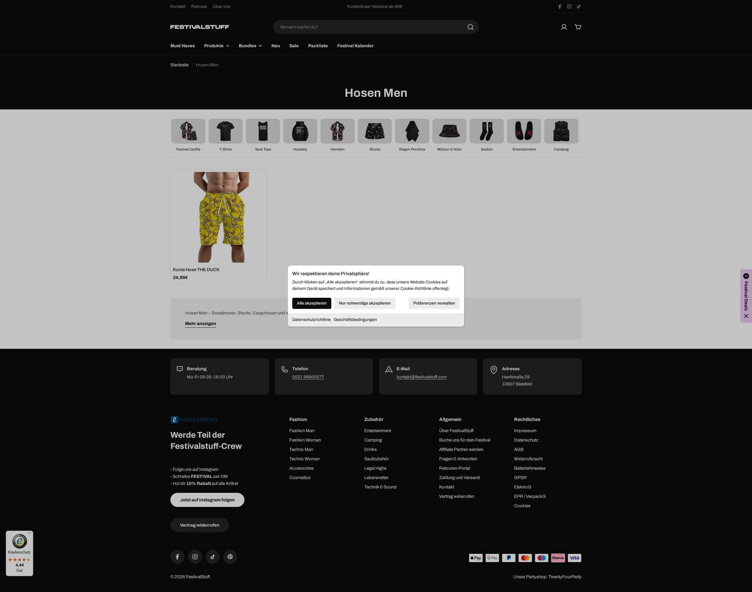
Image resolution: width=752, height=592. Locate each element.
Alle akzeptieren (312, 303)
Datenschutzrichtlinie (311, 319)
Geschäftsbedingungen (355, 319)
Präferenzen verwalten (434, 303)
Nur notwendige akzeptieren (365, 303)
